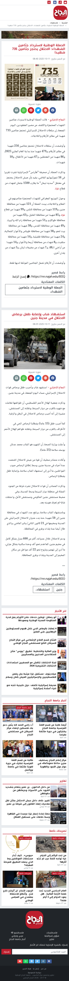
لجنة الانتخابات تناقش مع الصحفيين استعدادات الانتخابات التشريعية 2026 (31, 664)
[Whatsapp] (25, 961)
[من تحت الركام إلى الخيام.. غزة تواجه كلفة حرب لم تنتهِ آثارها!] (51, 844)
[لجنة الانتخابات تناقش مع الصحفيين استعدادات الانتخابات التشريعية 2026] (62, 665)
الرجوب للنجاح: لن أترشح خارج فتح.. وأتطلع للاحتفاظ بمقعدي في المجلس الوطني (18, 895)
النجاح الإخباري (60, 13)
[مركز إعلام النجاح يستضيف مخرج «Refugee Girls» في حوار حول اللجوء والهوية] (51, 748)
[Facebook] (49, 961)
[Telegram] (31, 961)
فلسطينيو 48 (17, 933)
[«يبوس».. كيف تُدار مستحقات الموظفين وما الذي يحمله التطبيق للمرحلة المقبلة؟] (18, 844)
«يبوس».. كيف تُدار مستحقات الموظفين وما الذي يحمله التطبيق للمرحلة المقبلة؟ (18, 860)
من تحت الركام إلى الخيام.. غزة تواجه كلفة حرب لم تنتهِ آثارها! (51, 859)
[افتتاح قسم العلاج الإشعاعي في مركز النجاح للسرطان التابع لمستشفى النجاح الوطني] (62, 642)
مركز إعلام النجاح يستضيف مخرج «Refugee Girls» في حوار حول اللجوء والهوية (52, 763)
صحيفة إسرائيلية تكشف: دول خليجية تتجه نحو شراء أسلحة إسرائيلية (31, 687)
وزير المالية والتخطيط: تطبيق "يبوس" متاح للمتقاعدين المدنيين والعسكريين (33, 653)
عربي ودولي (17, 936)
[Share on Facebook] (53, 110)
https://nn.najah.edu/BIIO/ (48, 579)
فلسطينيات (54, 22)
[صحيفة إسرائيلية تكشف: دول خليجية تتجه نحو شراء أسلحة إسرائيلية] (62, 688)
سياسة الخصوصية (34, 972)
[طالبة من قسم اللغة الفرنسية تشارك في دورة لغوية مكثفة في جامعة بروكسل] (18, 748)
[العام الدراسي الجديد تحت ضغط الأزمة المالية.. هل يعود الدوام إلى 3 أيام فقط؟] (51, 879)
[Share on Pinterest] (31, 110)
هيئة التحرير (27, 968)
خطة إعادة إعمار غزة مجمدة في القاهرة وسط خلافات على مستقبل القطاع (28, 815)
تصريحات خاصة (57, 831)
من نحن (43, 968)
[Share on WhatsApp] (24, 110)
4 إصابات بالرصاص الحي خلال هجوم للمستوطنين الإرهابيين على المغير (31, 630)
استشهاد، (43, 589)
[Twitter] (37, 961)
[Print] (16, 110)
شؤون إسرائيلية (51, 936)
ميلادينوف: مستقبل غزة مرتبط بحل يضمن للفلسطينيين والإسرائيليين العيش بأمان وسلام (31, 675)
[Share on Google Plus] (45, 110)
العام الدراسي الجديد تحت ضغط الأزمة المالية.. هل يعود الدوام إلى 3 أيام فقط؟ (52, 895)
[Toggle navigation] (49, 2)
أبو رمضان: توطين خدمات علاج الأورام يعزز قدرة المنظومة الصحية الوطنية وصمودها (31, 619)
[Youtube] (19, 961)
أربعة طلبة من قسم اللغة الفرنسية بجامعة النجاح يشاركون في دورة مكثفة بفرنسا (52, 729)
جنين (59, 589)
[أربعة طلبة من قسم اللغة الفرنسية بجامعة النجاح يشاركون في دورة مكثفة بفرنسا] (51, 713)
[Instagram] (43, 961)
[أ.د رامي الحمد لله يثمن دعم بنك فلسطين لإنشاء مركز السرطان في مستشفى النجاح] (18, 713)
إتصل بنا (36, 968)
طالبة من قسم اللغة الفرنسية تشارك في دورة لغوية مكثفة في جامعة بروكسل (19, 765)
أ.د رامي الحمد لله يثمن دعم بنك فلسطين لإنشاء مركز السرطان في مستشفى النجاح (18, 729)
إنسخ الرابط (19, 277)
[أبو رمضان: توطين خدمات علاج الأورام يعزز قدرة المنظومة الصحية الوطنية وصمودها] (62, 620)
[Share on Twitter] (38, 110)
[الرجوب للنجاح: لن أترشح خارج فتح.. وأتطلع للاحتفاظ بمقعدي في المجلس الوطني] (18, 879)
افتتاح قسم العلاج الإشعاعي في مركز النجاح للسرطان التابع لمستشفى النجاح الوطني (32, 641)
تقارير (63, 781)
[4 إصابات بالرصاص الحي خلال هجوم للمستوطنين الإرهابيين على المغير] (62, 631)
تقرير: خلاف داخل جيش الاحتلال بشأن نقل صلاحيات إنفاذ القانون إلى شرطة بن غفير (27, 802)
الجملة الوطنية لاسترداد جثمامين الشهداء (40, 289)
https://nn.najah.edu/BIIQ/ (48, 277)
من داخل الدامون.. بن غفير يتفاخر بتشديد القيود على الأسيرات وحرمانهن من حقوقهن (27, 790)
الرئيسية (65, 22)
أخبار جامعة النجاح (55, 701)
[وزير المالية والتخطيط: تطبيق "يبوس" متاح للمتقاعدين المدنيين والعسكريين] (62, 654)
